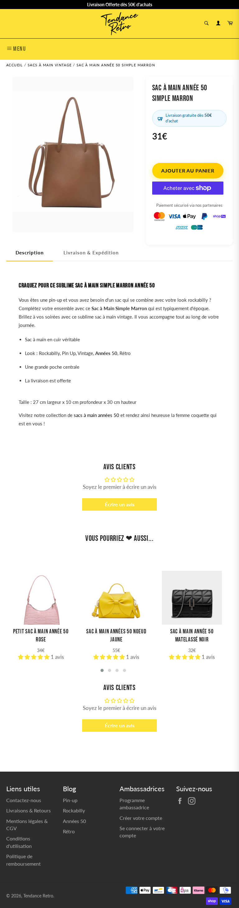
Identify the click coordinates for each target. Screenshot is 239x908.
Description (30, 252)
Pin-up (70, 800)
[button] (34, 657)
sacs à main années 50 (96, 415)
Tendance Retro (38, 895)
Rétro (69, 831)
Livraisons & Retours (28, 810)
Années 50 (74, 821)
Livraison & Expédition (91, 252)
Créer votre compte (141, 818)
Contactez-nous (23, 800)
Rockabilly (74, 810)
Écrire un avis (119, 504)
